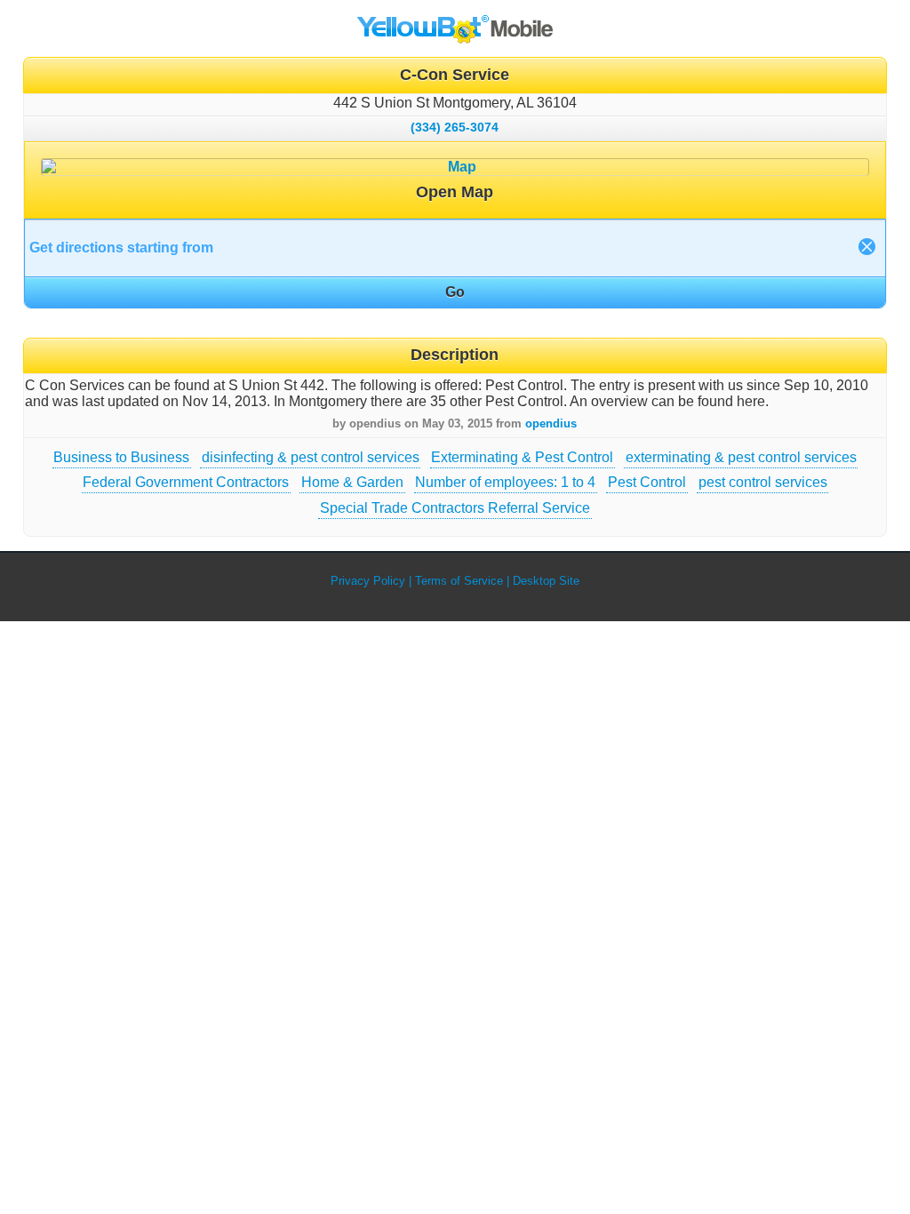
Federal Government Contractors (186, 482)
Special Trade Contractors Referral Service (455, 507)
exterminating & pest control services (741, 457)
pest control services (762, 482)
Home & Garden (352, 482)
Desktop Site (546, 580)
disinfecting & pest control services (310, 457)
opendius (551, 423)
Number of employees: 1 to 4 (505, 482)
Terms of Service (459, 580)
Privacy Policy (368, 580)
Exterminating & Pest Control (522, 457)
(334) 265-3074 (455, 127)
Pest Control (647, 482)
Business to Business (121, 457)
